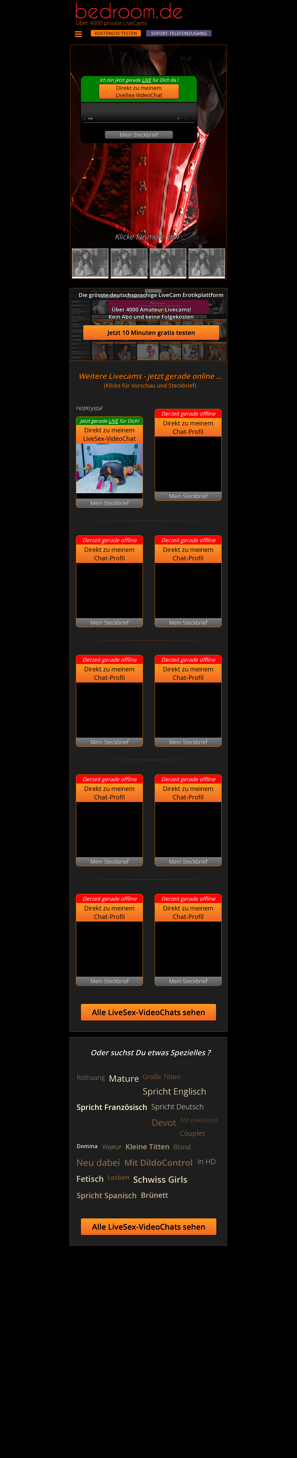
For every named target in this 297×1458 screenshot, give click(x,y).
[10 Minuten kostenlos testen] (84, 31)
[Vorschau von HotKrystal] (109, 491)
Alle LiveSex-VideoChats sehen (148, 1012)
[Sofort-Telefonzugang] (88, 31)
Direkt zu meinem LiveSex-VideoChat (139, 91)
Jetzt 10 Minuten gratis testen (151, 332)
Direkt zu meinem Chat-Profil (188, 427)
